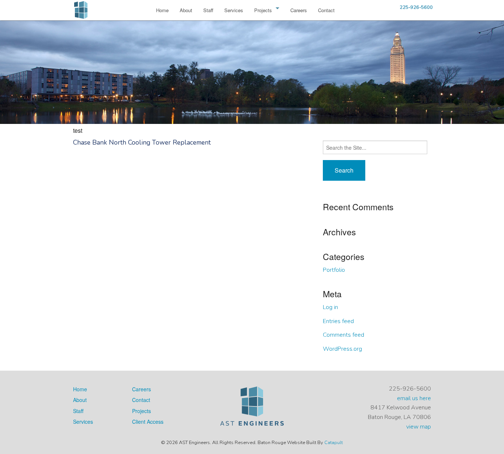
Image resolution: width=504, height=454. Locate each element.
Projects (263, 10)
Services (233, 10)
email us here (414, 398)
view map (418, 427)
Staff (208, 10)
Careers (298, 10)
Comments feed (343, 335)
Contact (326, 10)
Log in (330, 307)
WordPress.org (342, 349)
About (186, 10)
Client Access (147, 421)
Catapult (333, 442)
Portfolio (334, 270)
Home (162, 10)
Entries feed (338, 321)
